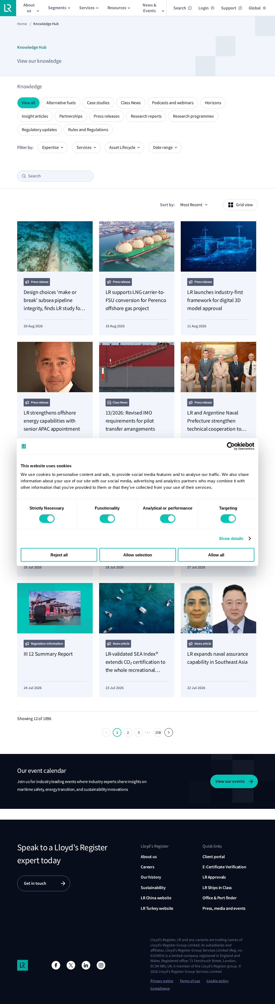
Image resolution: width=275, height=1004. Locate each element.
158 (158, 732)
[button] (106, 732)
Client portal (213, 856)
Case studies (98, 103)
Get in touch (35, 883)
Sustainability (153, 887)
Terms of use (190, 981)
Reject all (59, 554)
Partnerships (70, 116)
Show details (231, 538)
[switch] (107, 518)
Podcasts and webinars (173, 103)
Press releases (107, 116)
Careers (147, 867)
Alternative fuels (61, 103)
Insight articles (35, 116)
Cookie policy (218, 981)
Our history (151, 877)
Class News (131, 103)
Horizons (213, 103)
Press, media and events (223, 908)
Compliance (160, 988)
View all (28, 103)
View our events (230, 781)
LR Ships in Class (217, 887)
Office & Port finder (219, 898)
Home (22, 23)
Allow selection (137, 554)
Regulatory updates (39, 129)
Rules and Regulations (88, 129)
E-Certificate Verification (224, 867)
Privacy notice (161, 981)
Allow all (216, 554)
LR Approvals (214, 877)
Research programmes (193, 116)
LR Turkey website (157, 908)
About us (149, 856)
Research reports (146, 116)
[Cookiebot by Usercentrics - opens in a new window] (230, 446)
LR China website (156, 898)
